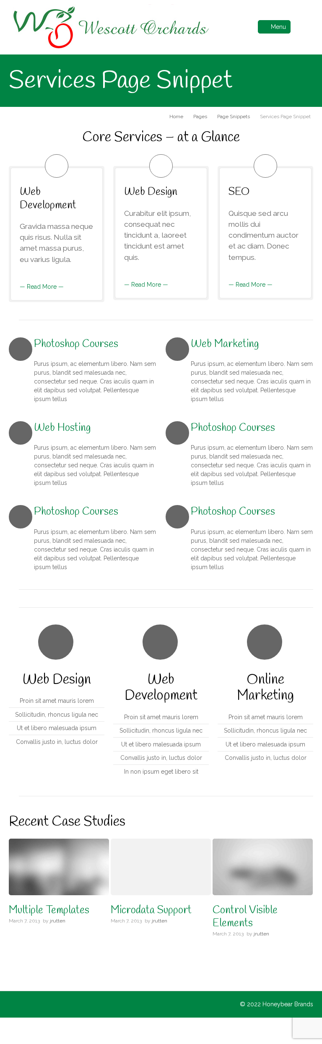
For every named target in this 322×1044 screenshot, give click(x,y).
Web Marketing (225, 344)
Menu (278, 26)
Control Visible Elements (245, 917)
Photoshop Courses (76, 344)
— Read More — (42, 286)
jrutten (57, 921)
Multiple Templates (49, 910)
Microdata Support (151, 910)
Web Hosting (62, 428)
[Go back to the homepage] (110, 27)
